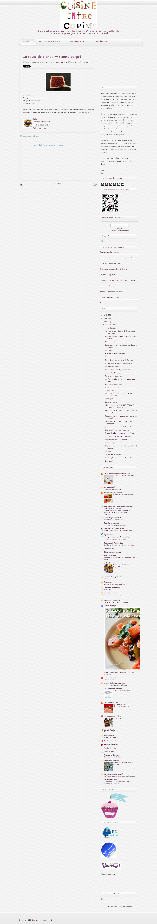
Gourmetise (108, 582)
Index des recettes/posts (49, 42)
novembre (109, 328)
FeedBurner (124, 230)
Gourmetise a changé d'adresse (114, 584)
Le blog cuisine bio (111, 678)
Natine (106, 579)
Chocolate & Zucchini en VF (114, 528)
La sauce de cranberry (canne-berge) (118, 363)
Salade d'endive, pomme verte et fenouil (120, 433)
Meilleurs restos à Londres (115, 342)
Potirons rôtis (110, 357)
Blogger (129, 906)
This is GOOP (109, 751)
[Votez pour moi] (102, 242)
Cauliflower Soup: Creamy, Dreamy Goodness (119, 545)
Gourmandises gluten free (113, 577)
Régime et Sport (77, 42)
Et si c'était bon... (110, 556)
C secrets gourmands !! (112, 518)
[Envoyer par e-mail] (39, 125)
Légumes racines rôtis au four (116, 439)
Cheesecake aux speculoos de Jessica (113, 269)
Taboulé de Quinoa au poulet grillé (118, 436)
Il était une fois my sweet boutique (116, 602)
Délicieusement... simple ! (113, 552)
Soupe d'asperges (111, 402)
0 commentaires (87, 62)
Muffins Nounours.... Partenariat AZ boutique (119, 776)
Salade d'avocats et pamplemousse (118, 370)
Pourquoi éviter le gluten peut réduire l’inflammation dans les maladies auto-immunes (117, 512)
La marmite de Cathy (112, 600)
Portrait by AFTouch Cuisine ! (114, 519)
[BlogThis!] (42, 125)
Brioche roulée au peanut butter (115, 525)
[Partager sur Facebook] (48, 125)
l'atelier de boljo (110, 606)
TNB (50, 920)
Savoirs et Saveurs (110, 748)
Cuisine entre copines (39, 920)
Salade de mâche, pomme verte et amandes (116, 286)
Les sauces (56, 62)
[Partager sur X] (45, 125)
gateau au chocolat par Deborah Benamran (121, 427)
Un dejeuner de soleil (111, 760)
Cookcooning (108, 534)
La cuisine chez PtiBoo (112, 587)
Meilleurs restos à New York (115, 385)
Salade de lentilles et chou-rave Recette (118, 530)
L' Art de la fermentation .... (122, 690)
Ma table (108, 350)
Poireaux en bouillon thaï (112, 489)
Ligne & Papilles (110, 730)
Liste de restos (101, 42)
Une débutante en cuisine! (113, 774)
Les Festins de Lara (111, 702)
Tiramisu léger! (110, 443)
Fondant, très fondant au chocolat (118, 458)
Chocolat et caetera (111, 523)
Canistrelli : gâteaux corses (110, 263)
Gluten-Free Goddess (111, 563)
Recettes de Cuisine (111, 744)
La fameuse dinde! (112, 366)
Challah (108, 451)
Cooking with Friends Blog (113, 543)
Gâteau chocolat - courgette (110, 252)
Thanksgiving (104, 303)
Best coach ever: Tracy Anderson (117, 430)
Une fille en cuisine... (111, 780)
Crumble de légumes (107, 275)
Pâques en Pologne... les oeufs (123, 475)
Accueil (26, 42)
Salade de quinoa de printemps (111, 291)
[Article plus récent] (22, 186)
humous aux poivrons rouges (123, 494)
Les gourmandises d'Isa (112, 716)
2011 (105, 318)
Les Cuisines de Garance (113, 688)
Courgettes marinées (113, 455)
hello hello (107, 589)
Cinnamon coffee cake (111, 732)
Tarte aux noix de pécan (114, 376)
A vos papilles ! (109, 487)
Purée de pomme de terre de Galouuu (119, 360)
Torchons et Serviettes (112, 755)
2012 (106, 315)
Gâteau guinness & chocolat (113, 757)
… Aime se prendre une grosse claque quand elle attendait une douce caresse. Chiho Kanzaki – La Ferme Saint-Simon (119, 538)
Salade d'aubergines (111, 737)
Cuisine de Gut (109, 548)
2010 (106, 322)
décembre (109, 325)
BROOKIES (117, 718)
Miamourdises (109, 735)
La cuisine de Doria (111, 593)
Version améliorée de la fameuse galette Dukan (117, 258)
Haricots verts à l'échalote (115, 354)
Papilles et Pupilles (111, 741)
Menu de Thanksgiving (69, 62)
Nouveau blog (109, 680)
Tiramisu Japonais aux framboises (115, 685)
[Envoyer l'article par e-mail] (35, 125)
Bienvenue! (109, 461)
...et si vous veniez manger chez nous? (117, 473)
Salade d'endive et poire (114, 373)
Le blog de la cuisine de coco (114, 683)
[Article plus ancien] (95, 186)
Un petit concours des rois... (110, 297)
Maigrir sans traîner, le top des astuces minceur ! (118, 280)
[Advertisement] (116, 68)
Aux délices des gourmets (113, 493)
